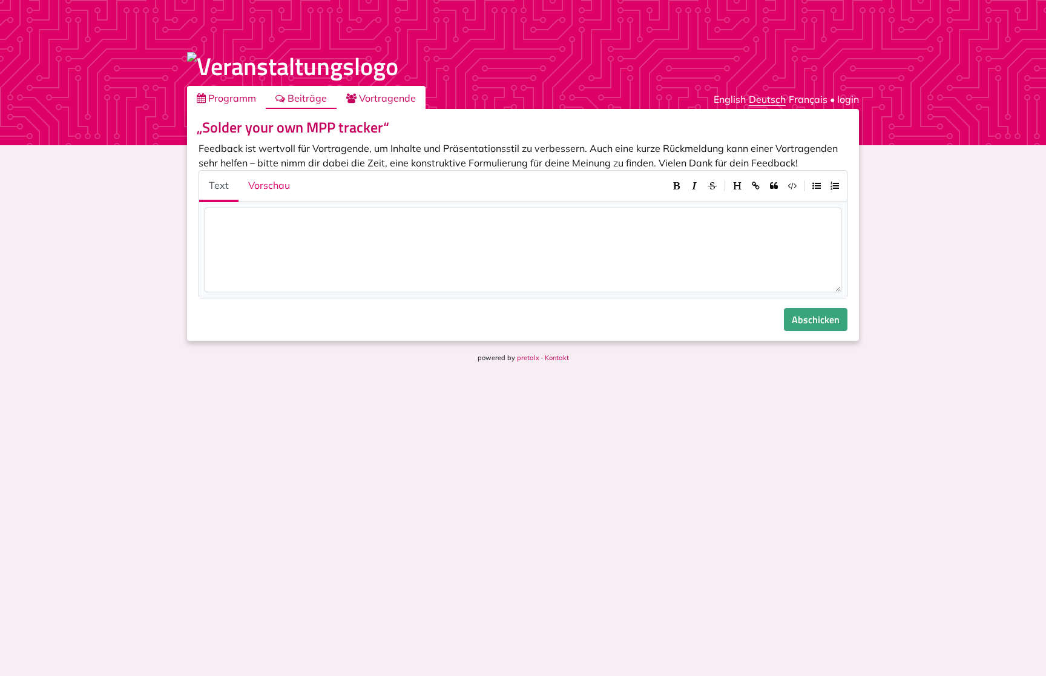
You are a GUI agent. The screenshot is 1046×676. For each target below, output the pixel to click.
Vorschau (269, 185)
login (848, 99)
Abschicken (816, 319)
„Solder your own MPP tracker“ (293, 127)
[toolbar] (755, 186)
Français (808, 99)
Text (219, 185)
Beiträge (306, 98)
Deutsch (767, 99)
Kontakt (557, 357)
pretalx (528, 357)
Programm (231, 98)
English (730, 99)
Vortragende (386, 98)
